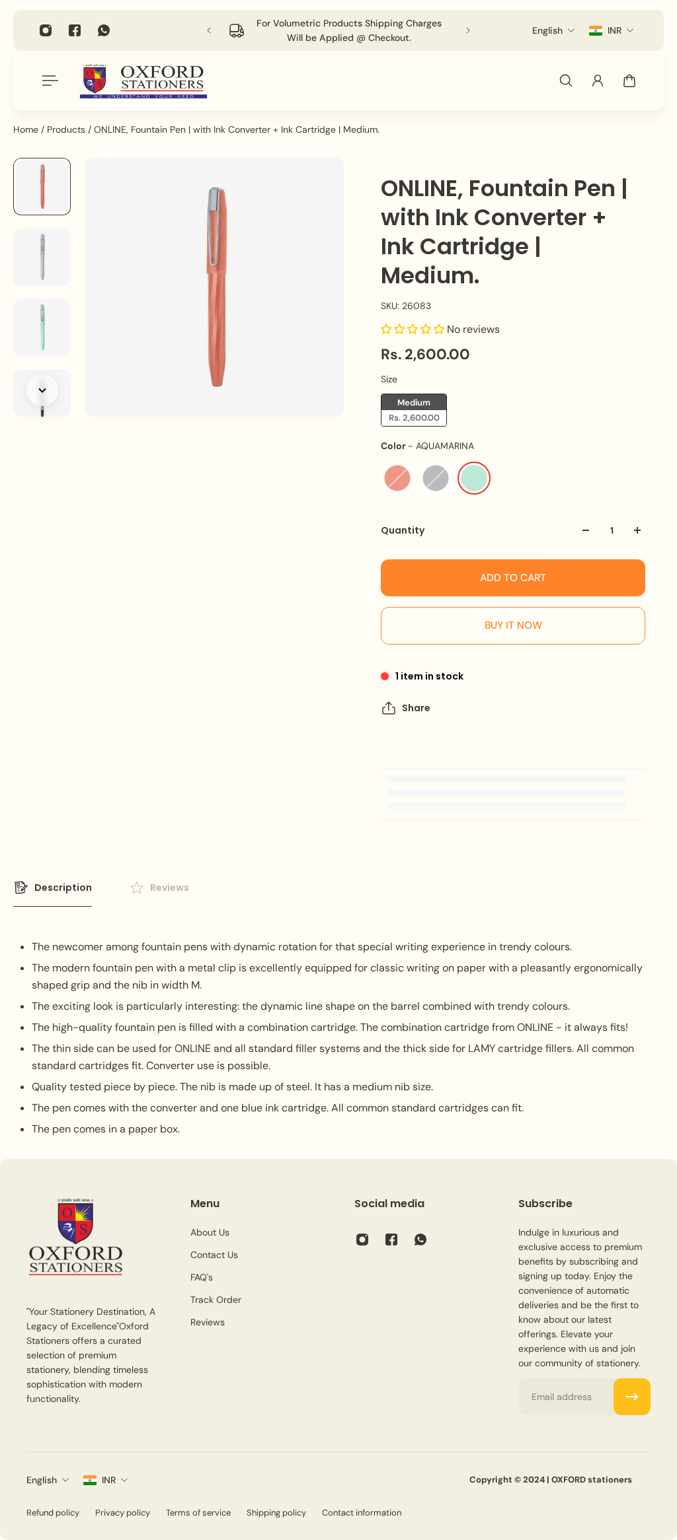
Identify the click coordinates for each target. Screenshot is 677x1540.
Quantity (402, 530)
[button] (414, 329)
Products (67, 129)
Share (416, 708)
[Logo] (143, 81)
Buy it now (513, 625)
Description (63, 887)
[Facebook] (74, 30)
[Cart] (629, 80)
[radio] (414, 410)
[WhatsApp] (103, 30)
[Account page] (598, 80)
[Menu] (47, 80)
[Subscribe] (632, 1396)
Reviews (169, 887)
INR (109, 1480)
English (41, 1480)
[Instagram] (45, 30)
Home (27, 129)
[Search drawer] (566, 80)
